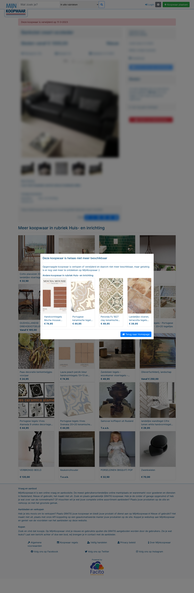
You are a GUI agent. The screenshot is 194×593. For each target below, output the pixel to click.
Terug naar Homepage (137, 334)
